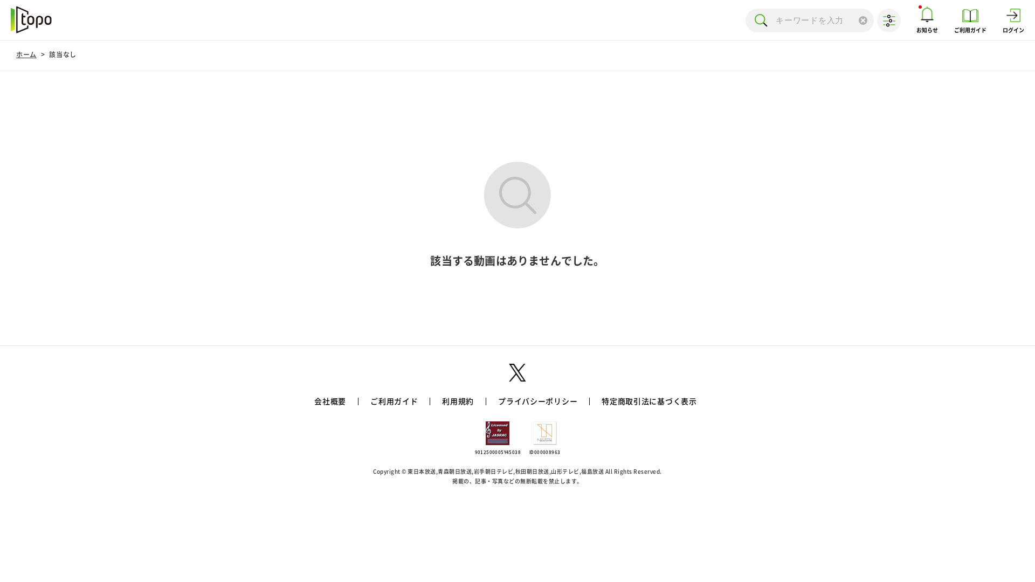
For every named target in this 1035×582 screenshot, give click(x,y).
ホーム (26, 54)
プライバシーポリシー (537, 401)
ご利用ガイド (394, 401)
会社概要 (330, 401)
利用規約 (458, 401)
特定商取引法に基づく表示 (649, 401)
